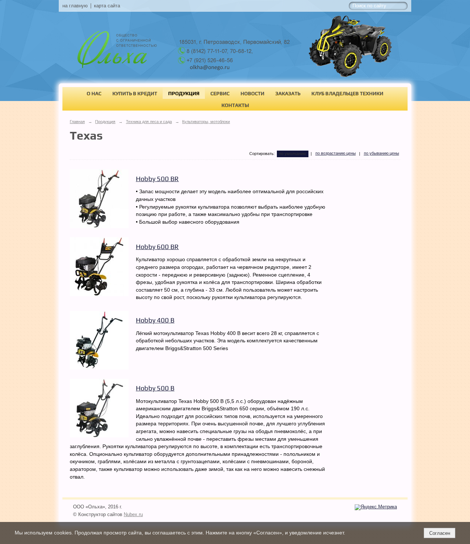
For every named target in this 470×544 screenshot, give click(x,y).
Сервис (219, 93)
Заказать (287, 93)
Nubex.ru (133, 514)
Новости (252, 93)
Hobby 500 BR (157, 179)
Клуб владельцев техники (347, 93)
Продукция (183, 93)
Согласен (439, 533)
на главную (75, 5)
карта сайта (107, 5)
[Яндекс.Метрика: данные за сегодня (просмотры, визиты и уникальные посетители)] (376, 507)
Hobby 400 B (155, 320)
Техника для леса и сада (149, 121)
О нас (94, 93)
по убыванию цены (381, 153)
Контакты (235, 105)
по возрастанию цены (335, 153)
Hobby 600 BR (157, 247)
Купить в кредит (134, 93)
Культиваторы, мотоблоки (206, 121)
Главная (77, 121)
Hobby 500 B (155, 388)
